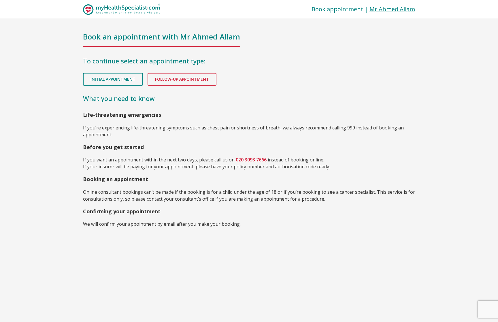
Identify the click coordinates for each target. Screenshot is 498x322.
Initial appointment (112, 79)
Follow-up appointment (182, 79)
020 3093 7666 (251, 160)
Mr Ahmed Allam (392, 9)
